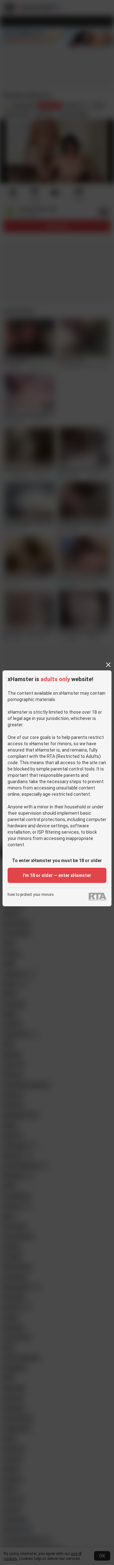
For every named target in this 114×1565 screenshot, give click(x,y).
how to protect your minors (31, 895)
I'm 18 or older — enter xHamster (57, 875)
